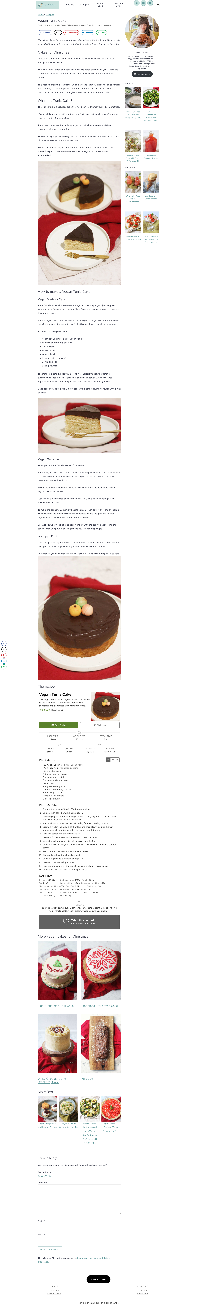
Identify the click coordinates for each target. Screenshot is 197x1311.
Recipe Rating (45, 1172)
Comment (43, 1182)
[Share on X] (3, 649)
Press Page (142, 1294)
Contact (143, 1290)
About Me (54, 1290)
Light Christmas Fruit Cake (56, 1006)
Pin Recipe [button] (101, 725)
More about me (141, 74)
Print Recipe (60, 725)
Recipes (70, 4)
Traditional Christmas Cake (99, 1006)
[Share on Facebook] (3, 643)
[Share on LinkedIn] (3, 661)
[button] (40, 709)
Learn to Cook (100, 4)
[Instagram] (143, 3)
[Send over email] (3, 666)
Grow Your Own (118, 4)
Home (41, 14)
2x (113, 760)
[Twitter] (150, 3)
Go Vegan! (84, 4)
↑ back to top (98, 1279)
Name (41, 1221)
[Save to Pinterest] (3, 655)
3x (117, 760)
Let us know (77, 923)
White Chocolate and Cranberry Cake (52, 1080)
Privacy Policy (54, 1294)
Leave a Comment (104, 25)
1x (108, 760)
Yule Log (87, 1078)
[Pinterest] (137, 3)
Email (41, 1234)
